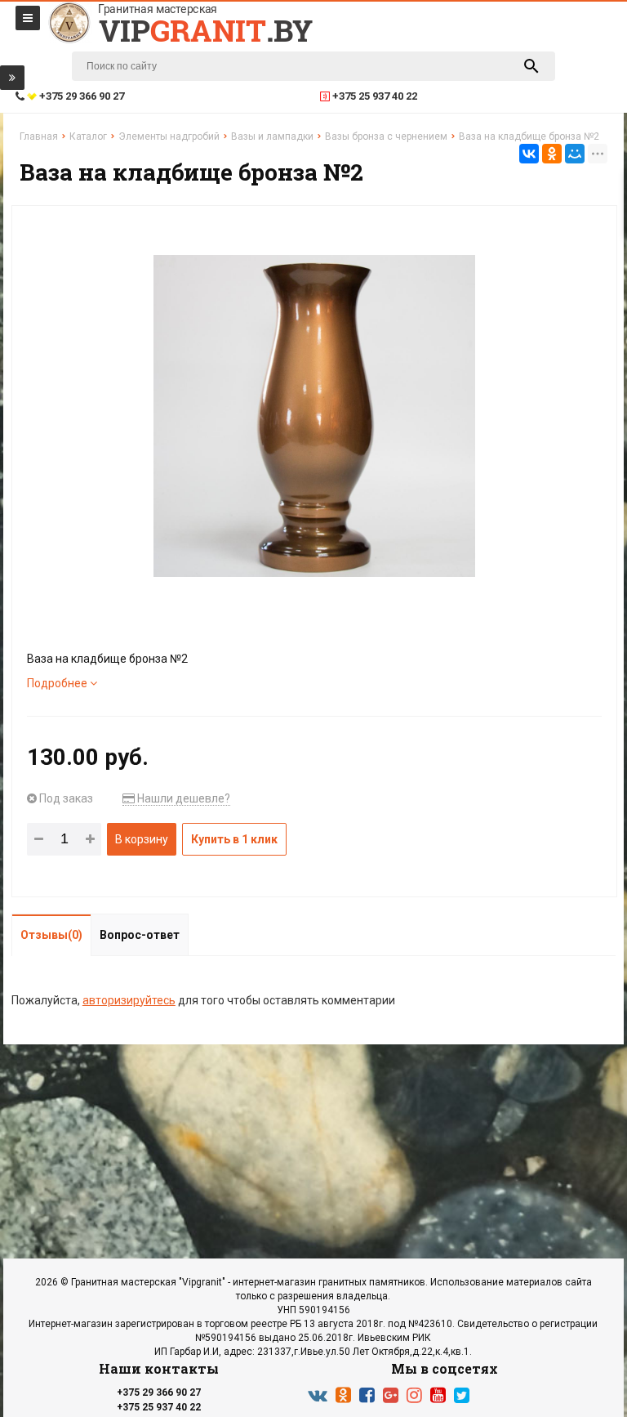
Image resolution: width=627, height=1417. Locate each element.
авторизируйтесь (129, 1000)
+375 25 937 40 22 (159, 1407)
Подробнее (58, 683)
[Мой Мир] (575, 153)
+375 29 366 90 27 (159, 1392)
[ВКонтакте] (529, 153)
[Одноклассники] (552, 153)
